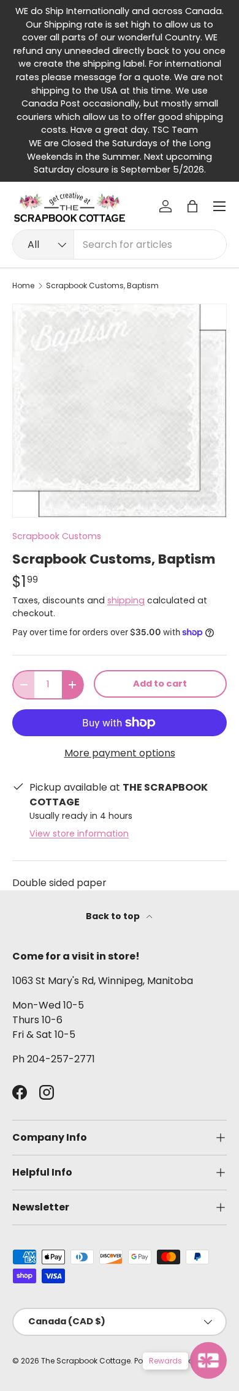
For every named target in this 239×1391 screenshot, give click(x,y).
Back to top (114, 916)
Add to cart (160, 683)
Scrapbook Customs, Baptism (102, 285)
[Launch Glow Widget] (208, 1360)
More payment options (119, 753)
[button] (192, 206)
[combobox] (119, 244)
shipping (126, 600)
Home (23, 285)
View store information (79, 833)
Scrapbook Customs (56, 536)
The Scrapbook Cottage (86, 1361)
